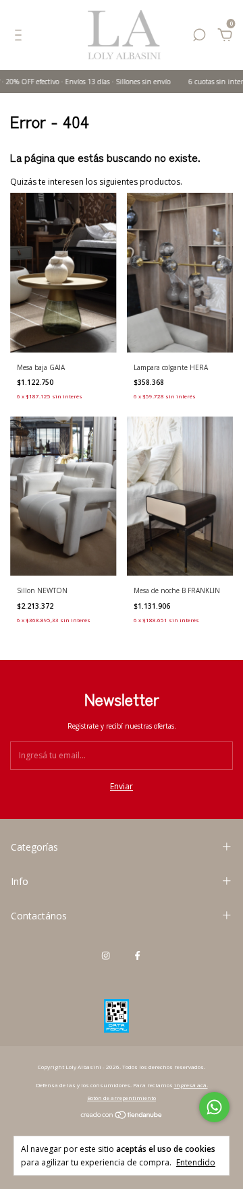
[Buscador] (199, 37)
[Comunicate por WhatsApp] (214, 1107)
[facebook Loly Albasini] (137, 955)
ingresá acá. (191, 1085)
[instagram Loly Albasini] (105, 955)
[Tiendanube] (122, 1116)
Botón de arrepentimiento (121, 1097)
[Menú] (20, 37)
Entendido (195, 1162)
